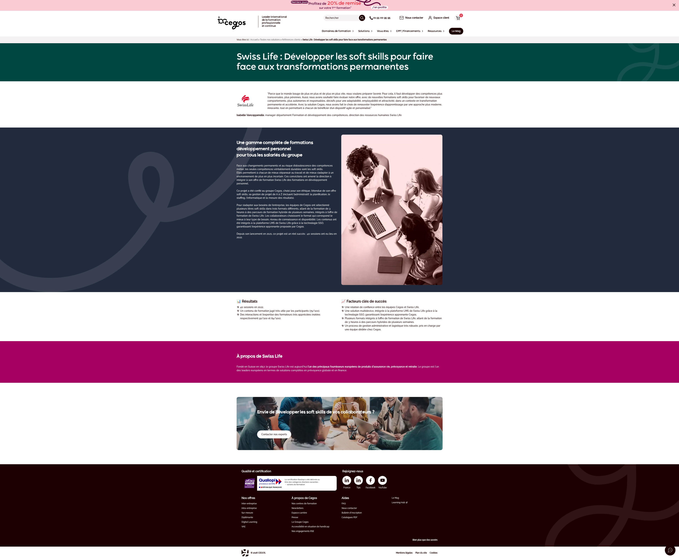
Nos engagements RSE (303, 531)
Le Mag (395, 498)
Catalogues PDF (349, 517)
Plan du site (421, 553)
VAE (243, 526)
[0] (457, 18)
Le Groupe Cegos (300, 522)
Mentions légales (404, 553)
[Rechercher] (362, 18)
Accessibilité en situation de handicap (310, 526)
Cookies (433, 553)
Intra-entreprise (249, 508)
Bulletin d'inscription (352, 513)
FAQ (344, 503)
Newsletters (297, 508)
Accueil (254, 39)
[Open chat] (670, 550)
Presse (295, 517)
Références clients (291, 39)
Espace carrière (299, 513)
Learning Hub (398, 502)
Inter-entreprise (249, 503)
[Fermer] (674, 5)
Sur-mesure (247, 513)
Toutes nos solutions (270, 39)
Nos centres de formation (304, 503)
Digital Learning (249, 522)
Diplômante (247, 517)
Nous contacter (349, 508)
